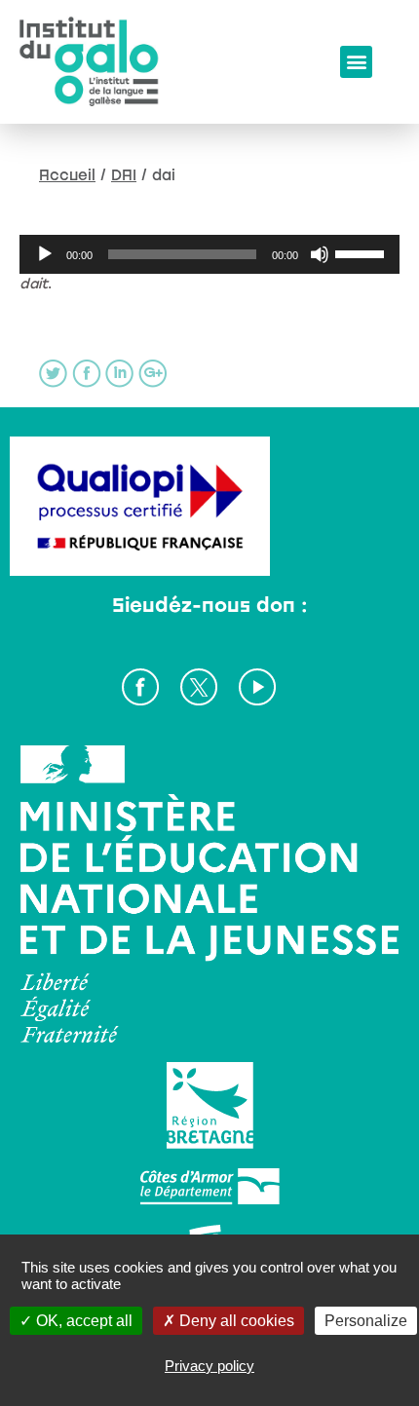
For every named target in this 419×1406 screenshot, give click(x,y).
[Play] (45, 254)
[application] (209, 254)
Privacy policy (209, 1365)
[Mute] (319, 254)
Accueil (67, 174)
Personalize (365, 1320)
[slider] (362, 252)
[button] (356, 62)
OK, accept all (82, 1320)
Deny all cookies (234, 1320)
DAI (123, 174)
